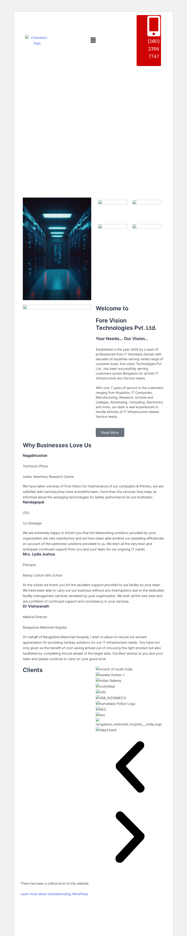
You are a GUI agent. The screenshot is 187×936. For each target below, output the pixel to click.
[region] (93, 130)
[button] (93, 40)
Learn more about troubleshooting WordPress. (55, 894)
